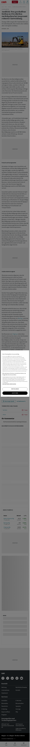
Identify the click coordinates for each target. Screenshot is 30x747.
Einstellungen (15, 389)
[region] (15, 373)
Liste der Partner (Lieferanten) (9, 384)
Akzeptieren (15, 393)
